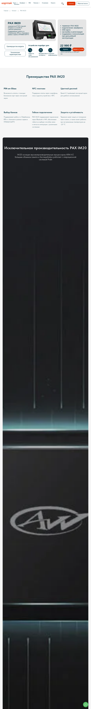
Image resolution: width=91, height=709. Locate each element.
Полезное (36, 3)
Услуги (14, 3)
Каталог (14, 10)
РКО (30, 3)
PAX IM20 (23, 10)
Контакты (16, 4)
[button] (82, 3)
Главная (6, 10)
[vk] (62, 3)
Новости (53, 3)
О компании (45, 3)
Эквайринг (22, 3)
